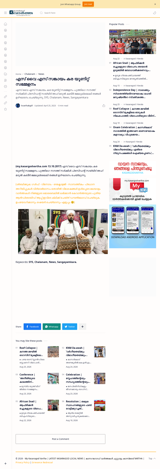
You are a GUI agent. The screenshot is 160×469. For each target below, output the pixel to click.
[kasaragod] (131, 58)
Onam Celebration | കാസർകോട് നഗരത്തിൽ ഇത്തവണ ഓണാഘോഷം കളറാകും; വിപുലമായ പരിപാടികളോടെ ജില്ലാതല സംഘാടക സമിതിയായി (134, 131)
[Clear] (89, 13)
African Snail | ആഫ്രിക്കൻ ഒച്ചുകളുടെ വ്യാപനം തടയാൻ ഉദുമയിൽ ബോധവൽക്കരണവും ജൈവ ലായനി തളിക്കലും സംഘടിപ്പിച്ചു (32, 405)
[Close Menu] (155, 4)
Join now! (88, 4)
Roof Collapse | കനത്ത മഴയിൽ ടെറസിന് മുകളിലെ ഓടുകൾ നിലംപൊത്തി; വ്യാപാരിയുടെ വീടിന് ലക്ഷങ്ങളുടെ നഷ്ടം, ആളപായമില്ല (32, 351)
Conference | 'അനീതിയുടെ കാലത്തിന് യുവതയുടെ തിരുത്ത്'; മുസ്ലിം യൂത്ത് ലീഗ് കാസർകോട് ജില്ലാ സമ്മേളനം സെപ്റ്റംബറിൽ (32, 378)
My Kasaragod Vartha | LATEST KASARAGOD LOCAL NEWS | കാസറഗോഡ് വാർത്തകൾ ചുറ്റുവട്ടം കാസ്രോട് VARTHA (83, 458)
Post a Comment (60, 438)
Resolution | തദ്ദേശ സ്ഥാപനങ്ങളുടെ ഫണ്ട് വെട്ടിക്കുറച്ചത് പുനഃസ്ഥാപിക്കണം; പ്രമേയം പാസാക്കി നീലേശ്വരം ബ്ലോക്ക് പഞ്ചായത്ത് (78, 405)
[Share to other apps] (82, 326)
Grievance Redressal (42, 462)
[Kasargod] (131, 141)
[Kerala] (140, 58)
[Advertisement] (60, 44)
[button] (154, 12)
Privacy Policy (23, 462)
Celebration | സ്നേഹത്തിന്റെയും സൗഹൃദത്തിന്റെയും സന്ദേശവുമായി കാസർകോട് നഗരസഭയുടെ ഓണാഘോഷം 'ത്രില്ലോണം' (77, 378)
